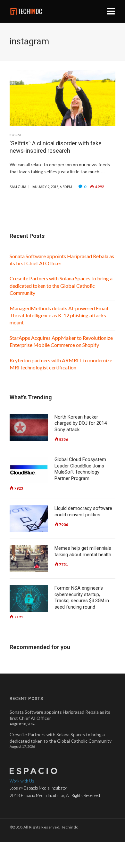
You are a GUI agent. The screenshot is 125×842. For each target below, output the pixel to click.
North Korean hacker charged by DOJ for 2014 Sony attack (80, 423)
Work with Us (22, 780)
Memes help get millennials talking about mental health (82, 551)
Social (15, 135)
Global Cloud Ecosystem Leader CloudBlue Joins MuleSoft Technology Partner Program (80, 469)
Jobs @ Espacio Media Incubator (38, 788)
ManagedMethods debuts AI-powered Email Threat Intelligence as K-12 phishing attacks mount (59, 315)
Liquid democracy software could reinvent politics (83, 511)
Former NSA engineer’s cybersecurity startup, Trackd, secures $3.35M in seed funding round (81, 597)
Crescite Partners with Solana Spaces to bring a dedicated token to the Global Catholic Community (61, 285)
